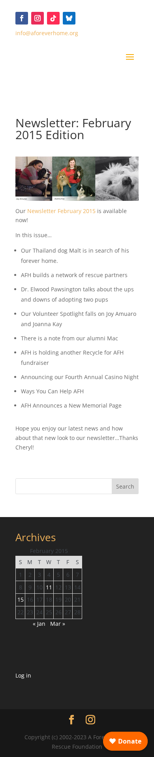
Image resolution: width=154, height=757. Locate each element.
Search (125, 486)
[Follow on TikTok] (53, 18)
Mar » (57, 623)
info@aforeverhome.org (46, 33)
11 (49, 587)
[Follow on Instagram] (37, 18)
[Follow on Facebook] (21, 18)
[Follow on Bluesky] (69, 18)
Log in (23, 675)
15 (20, 599)
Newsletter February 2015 (61, 211)
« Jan (39, 623)
